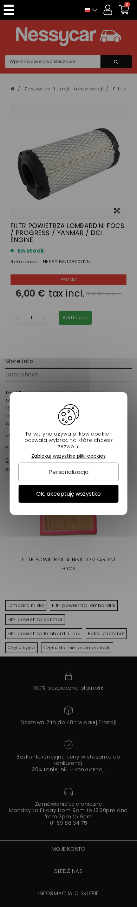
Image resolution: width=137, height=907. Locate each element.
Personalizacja (69, 472)
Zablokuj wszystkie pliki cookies (68, 456)
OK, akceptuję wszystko (68, 494)
